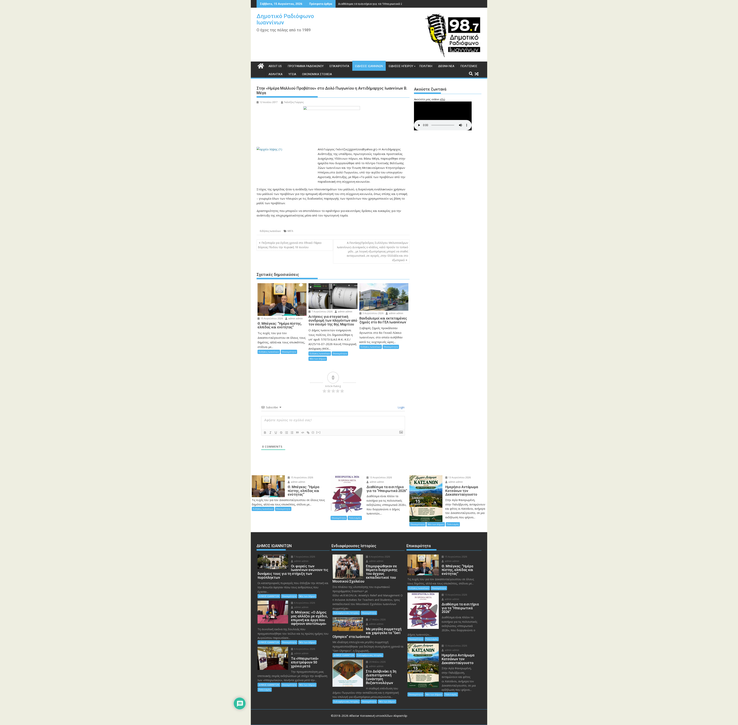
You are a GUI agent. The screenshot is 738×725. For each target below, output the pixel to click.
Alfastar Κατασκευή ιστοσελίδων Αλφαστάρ (378, 716)
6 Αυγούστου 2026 (304, 602)
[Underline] (275, 432)
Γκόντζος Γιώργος (294, 102)
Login (401, 407)
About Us (275, 66)
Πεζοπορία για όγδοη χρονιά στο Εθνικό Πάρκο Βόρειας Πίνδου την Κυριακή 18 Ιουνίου (290, 245)
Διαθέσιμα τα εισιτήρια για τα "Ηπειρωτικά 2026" (373, 4)
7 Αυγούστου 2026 (321, 311)
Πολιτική (425, 66)
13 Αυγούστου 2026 (380, 477)
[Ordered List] (286, 432)
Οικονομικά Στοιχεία (317, 74)
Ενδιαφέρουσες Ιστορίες (346, 612)
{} (313, 432)
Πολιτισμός (468, 66)
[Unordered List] (292, 432)
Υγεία (292, 74)
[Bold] (265, 432)
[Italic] (270, 432)
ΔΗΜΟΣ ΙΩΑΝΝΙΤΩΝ (269, 596)
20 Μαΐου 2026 (377, 661)
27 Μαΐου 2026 (377, 619)
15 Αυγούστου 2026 (271, 318)
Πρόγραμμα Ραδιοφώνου (306, 66)
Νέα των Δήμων (318, 358)
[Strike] (281, 432)
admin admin (295, 318)
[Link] (308, 432)
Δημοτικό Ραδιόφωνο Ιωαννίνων (285, 19)
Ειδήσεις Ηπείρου (401, 66)
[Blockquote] (297, 432)
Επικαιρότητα (339, 66)
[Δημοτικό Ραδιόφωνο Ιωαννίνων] (260, 65)
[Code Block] (302, 432)
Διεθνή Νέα (446, 66)
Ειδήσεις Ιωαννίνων (369, 66)
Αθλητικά (275, 74)
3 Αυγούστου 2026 (372, 313)
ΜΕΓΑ (290, 231)
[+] (318, 432)
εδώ (442, 99)
